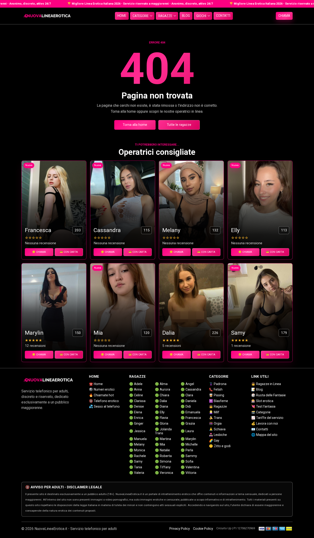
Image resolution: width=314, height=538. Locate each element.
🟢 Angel (187, 384)
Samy (238, 332)
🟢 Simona (163, 461)
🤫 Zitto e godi (220, 446)
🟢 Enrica (136, 418)
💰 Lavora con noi (264, 423)
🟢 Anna (135, 389)
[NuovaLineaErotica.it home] (46, 16)
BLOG (186, 15)
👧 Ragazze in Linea (266, 384)
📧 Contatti (259, 429)
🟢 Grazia (188, 423)
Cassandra (107, 230)
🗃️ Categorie (261, 412)
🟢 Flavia (161, 418)
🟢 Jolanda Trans (163, 431)
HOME (121, 15)
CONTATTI (223, 15)
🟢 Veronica (164, 473)
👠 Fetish (216, 389)
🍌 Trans (215, 418)
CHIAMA (284, 15)
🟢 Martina (163, 439)
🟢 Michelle (189, 444)
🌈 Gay (214, 440)
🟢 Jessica (137, 431)
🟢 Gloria (161, 423)
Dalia (168, 332)
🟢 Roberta (163, 456)
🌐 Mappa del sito (264, 435)
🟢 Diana (161, 406)
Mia (98, 332)
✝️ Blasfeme (218, 401)
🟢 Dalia (161, 401)
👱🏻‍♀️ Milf (214, 412)
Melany (171, 230)
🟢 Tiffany (163, 467)
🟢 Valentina (190, 467)
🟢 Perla (187, 450)
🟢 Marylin (188, 439)
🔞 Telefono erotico (104, 401)
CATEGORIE (140, 16)
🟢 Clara (187, 395)
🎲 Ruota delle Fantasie (268, 395)
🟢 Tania (135, 467)
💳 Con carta (69, 251)
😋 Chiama (39, 251)
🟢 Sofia (187, 461)
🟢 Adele (136, 384)
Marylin (34, 332)
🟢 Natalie (162, 450)
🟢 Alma (161, 384)
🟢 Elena (135, 412)
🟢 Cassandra (191, 389)
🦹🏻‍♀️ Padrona (217, 384)
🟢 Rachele (137, 456)
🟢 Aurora (162, 389)
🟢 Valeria (136, 473)
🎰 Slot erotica (262, 401)
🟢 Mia (160, 444)
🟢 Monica (137, 450)
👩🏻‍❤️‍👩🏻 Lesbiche (218, 435)
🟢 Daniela (188, 401)
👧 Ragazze (218, 406)
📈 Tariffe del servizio (267, 418)
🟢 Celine (136, 395)
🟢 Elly (160, 412)
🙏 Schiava (217, 429)
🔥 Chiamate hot (101, 395)
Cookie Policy (203, 528)
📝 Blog (257, 389)
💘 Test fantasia (263, 406)
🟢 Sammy (189, 456)
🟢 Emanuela (190, 412)
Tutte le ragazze (179, 125)
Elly (235, 230)
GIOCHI (201, 16)
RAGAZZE (165, 16)
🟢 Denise (136, 406)
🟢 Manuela (138, 439)
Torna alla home (135, 125)
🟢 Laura (187, 431)
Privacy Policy (179, 528)
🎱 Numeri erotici (101, 389)
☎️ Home (96, 384)
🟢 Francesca (191, 418)
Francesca (38, 230)
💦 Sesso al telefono (104, 406)
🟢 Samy (136, 461)
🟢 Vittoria (188, 473)
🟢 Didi (186, 406)
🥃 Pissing (216, 395)
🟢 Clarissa (137, 401)
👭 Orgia (215, 423)
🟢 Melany (137, 444)
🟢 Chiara (162, 395)
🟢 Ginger (136, 423)
